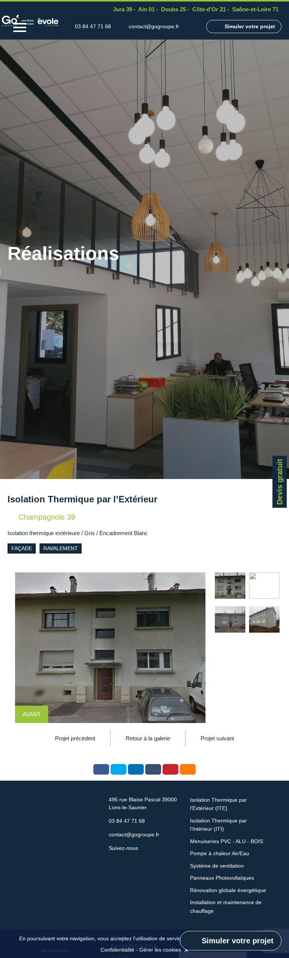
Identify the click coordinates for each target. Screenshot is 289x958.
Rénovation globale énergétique (228, 890)
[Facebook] (193, 26)
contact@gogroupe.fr (154, 26)
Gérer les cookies (160, 950)
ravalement (60, 548)
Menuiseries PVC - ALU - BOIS (226, 841)
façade (21, 548)
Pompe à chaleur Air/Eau (219, 853)
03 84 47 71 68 (93, 26)
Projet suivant (217, 738)
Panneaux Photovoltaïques (222, 878)
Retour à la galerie (148, 738)
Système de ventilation (217, 866)
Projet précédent (75, 738)
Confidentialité (117, 950)
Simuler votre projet (250, 26)
